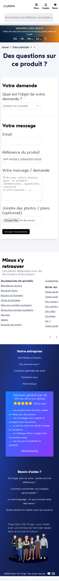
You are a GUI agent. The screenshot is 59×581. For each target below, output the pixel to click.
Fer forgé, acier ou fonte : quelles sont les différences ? (29, 480)
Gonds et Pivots (9, 290)
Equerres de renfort (11, 324)
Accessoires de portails (17, 281)
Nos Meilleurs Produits (29, 357)
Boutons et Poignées (12, 295)
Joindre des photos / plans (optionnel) (26, 210)
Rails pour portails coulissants (16, 305)
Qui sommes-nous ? (29, 364)
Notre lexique (30, 383)
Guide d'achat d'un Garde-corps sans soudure (29, 509)
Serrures (5, 314)
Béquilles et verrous (11, 285)
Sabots (4, 319)
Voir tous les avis (29, 450)
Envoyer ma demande (16, 231)
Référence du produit (21, 152)
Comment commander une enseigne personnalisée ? (30, 490)
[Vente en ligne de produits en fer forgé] (9, 4)
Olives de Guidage (10, 300)
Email (7, 134)
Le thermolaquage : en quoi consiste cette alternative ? (29, 501)
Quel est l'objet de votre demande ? (23, 96)
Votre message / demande (25, 170)
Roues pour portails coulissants (17, 310)
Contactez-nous (29, 377)
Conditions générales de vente (29, 370)
